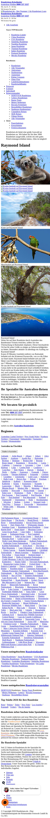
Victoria (4, 441)
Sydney (13, 707)
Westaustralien (15, 441)
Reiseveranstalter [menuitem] (13, 93)
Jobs (8, 777)
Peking (10, 705)
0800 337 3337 (16, 412)
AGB (8, 782)
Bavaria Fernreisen (33, 692)
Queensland (14, 439)
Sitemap (9, 772)
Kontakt (9, 779)
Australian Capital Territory (12, 437)
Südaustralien (26, 439)
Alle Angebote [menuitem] (12, 25)
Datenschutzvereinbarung (16, 804)
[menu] (25, 82)
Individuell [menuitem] (10, 91)
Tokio (17, 705)
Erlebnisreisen (12, 802)
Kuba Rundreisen (27, 663)
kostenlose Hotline (15, 4)
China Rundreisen (8, 657)
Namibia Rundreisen (10, 663)
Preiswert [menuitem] (10, 86)
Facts (8, 807)
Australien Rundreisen (24, 426)
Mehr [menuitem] (8, 121)
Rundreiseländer (34, 651)
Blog (8, 795)
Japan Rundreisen (25, 657)
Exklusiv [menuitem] (9, 89)
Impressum (10, 784)
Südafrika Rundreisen (40, 661)
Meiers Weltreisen (9, 692)
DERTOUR (6, 690)
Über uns (10, 775)
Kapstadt (4, 707)
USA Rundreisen (41, 657)
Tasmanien (37, 439)
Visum (8, 798)
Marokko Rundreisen (10, 659)
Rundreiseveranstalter (37, 685)
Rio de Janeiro (24, 707)
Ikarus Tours (27, 690)
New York (26, 705)
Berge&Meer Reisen (19, 695)
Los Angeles (37, 705)
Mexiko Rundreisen (20, 666)
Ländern (28, 754)
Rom (3, 705)
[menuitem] (16, 66)
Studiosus (6, 695)
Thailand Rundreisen (29, 659)
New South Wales (32, 437)
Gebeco (21, 692)
